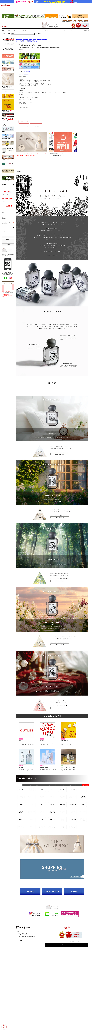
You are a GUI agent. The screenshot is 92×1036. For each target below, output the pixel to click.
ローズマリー (44, 39)
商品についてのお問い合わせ (25, 126)
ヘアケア (39, 40)
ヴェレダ (34, 39)
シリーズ (39, 39)
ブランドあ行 (25, 39)
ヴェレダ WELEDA (27, 71)
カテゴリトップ (19, 39)
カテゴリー (25, 41)
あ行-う (30, 39)
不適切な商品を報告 (37, 126)
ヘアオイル (35, 41)
